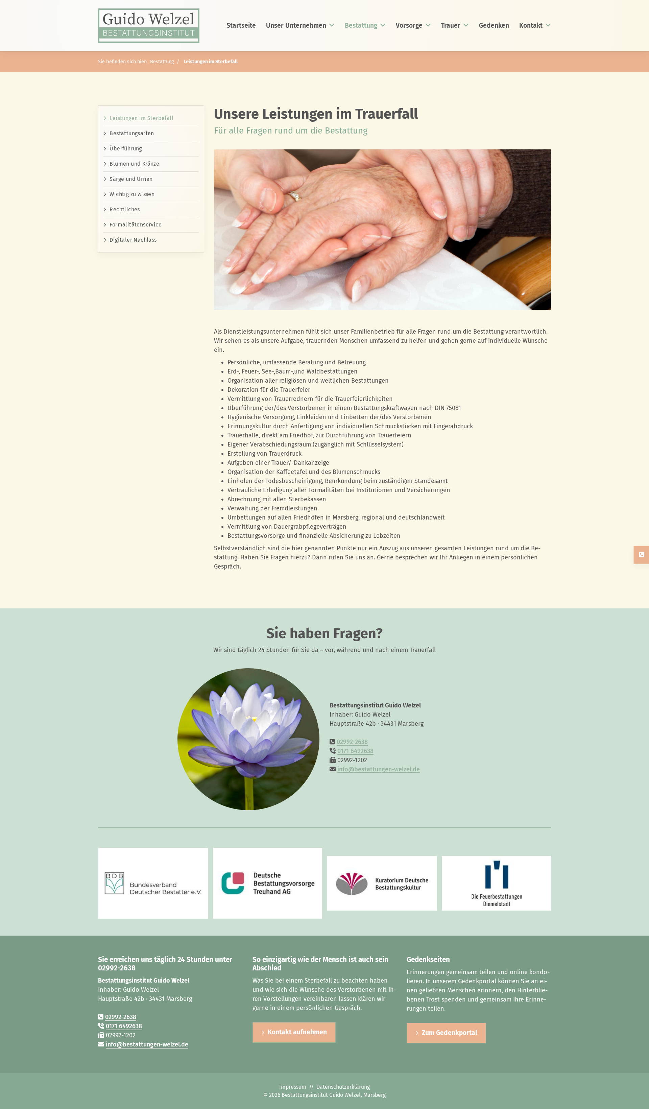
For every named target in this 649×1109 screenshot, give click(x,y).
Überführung (126, 148)
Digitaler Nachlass (133, 240)
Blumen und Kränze (134, 164)
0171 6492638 (355, 751)
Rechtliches (125, 209)
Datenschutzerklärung (343, 1087)
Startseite (241, 25)
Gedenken (494, 25)
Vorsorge (409, 25)
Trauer (450, 25)
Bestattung (361, 25)
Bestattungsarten (132, 133)
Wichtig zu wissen (132, 194)
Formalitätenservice (136, 224)
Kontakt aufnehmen (297, 1032)
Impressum (292, 1087)
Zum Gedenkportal (449, 1033)
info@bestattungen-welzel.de (378, 769)
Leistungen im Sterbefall (211, 62)
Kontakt (531, 25)
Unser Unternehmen (296, 25)
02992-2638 (352, 742)
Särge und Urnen (131, 179)
